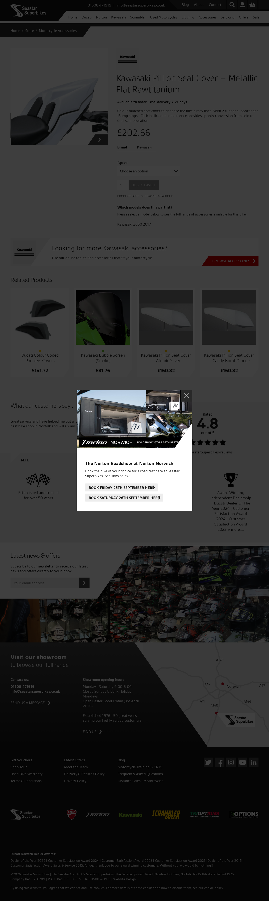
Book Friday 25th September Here (121, 487)
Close (186, 396)
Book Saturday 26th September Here (124, 497)
